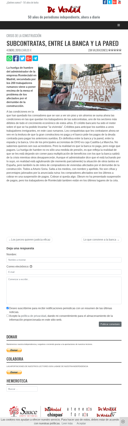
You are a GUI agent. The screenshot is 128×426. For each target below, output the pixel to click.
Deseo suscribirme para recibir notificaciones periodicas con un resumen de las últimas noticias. (60, 310)
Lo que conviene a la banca (100, 239)
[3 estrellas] (115, 50)
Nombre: (11, 254)
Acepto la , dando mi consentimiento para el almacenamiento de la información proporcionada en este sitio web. (61, 317)
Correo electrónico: (18, 266)
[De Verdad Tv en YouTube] (119, 1)
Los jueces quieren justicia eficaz (30, 239)
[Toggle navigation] (119, 25)
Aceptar (81, 423)
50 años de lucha (30, 2)
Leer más (67, 423)
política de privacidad (33, 315)
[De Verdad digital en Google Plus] (114, 1)
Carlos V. (27, 50)
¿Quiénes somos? (14, 2)
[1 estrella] (109, 50)
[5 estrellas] (120, 50)
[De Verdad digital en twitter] (110, 1)
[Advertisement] (64, 207)
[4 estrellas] (117, 50)
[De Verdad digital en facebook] (105, 1)
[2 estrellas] (112, 50)
